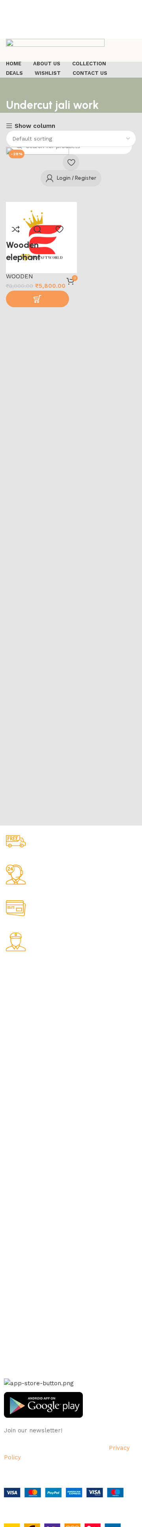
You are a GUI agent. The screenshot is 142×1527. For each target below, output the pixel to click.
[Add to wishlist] (59, 229)
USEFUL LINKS (24, 1175)
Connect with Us (31, 1264)
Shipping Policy (24, 1011)
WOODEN (19, 276)
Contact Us (19, 1051)
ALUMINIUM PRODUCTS (35, 1127)
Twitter (13, 1305)
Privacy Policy (22, 997)
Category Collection (38, 1073)
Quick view (37, 229)
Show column (35, 126)
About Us (16, 984)
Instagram (17, 1292)
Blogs (11, 1243)
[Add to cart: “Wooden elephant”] (37, 299)
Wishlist (14, 1216)
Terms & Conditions (30, 1038)
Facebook (17, 1278)
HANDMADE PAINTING (33, 1086)
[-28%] (37, 182)
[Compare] (16, 229)
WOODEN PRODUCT (30, 1154)
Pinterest (16, 1332)
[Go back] (16, 87)
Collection (17, 1189)
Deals (11, 1203)
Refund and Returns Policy (39, 1024)
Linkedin (15, 1319)
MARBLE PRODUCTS (31, 1100)
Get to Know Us (29, 970)
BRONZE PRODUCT (29, 1140)
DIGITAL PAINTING (28, 1114)
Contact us (18, 1346)
